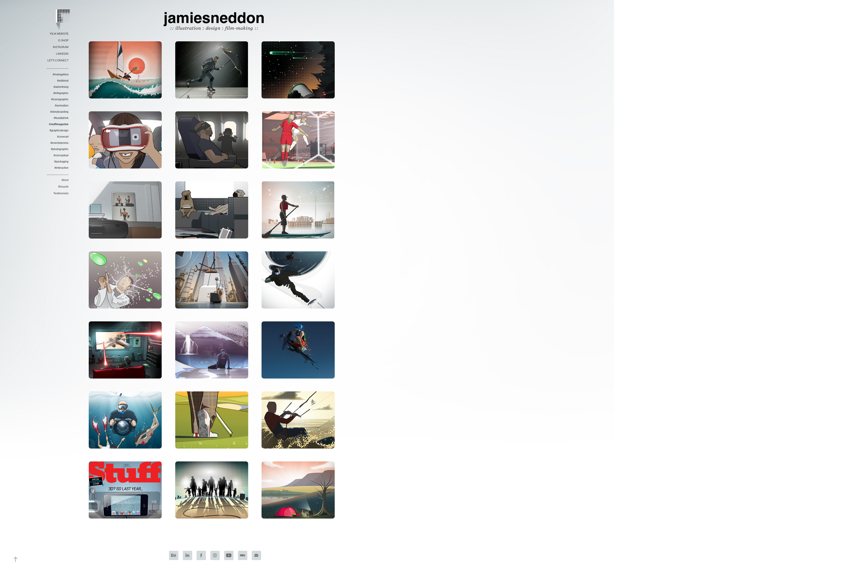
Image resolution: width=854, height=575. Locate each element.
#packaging (61, 161)
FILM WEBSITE (59, 33)
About (64, 180)
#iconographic (59, 99)
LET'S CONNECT (57, 60)
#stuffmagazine (58, 124)
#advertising (61, 86)
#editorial (62, 80)
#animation (61, 105)
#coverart (62, 136)
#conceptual (61, 155)
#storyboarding (59, 111)
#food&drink (61, 118)
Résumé (63, 186)
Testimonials (60, 193)
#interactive (61, 167)
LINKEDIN (62, 53)
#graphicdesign (59, 130)
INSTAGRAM (60, 47)
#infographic (60, 93)
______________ (57, 67)
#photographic (59, 149)
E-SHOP (63, 40)
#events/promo (59, 142)
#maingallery (60, 74)
